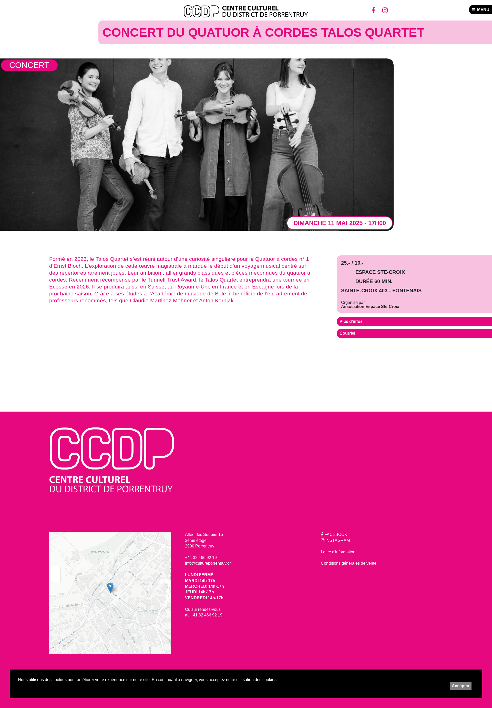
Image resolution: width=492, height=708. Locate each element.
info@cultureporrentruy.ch (208, 563)
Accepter (460, 686)
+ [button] (56, 571)
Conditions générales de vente (348, 563)
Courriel (347, 333)
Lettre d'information (338, 552)
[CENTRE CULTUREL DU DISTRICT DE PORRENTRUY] (246, 11)
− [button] (56, 578)
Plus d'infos (351, 321)
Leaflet (165, 581)
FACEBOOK (335, 534)
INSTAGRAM (337, 540)
